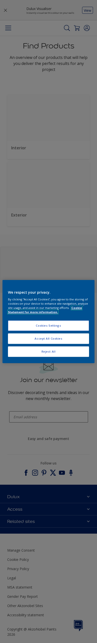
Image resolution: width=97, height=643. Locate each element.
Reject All (49, 351)
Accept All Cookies (48, 338)
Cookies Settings (48, 326)
